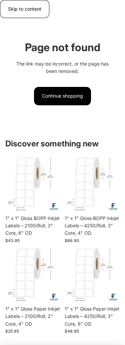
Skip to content (24, 9)
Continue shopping (62, 96)
